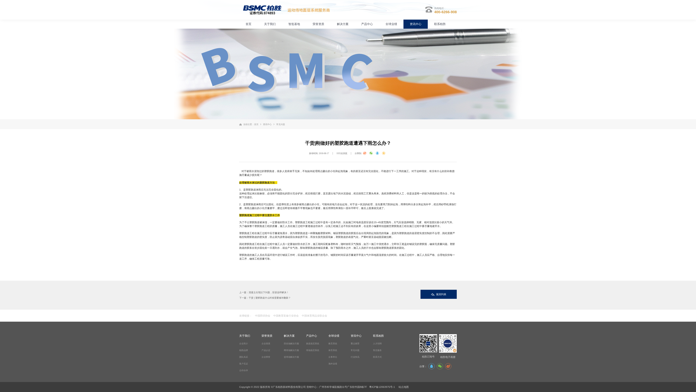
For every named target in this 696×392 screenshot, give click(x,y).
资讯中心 (415, 24)
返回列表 (441, 294)
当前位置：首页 (250, 124)
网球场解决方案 (291, 350)
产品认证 (266, 350)
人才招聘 (377, 343)
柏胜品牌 (243, 350)
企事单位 (332, 357)
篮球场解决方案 (291, 357)
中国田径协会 (262, 315)
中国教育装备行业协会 (286, 315)
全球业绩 (391, 24)
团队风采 (243, 357)
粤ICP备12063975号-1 (382, 386)
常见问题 (280, 124)
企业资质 (266, 343)
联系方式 (377, 357)
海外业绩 (332, 363)
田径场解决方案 (291, 343)
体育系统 (332, 350)
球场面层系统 (312, 350)
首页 (248, 24)
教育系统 (332, 343)
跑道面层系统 (312, 343)
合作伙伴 (243, 370)
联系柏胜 (440, 24)
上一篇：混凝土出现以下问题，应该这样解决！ (264, 292)
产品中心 (367, 24)
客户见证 (243, 363)
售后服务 (377, 350)
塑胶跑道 (251, 189)
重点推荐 (355, 343)
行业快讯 (355, 357)
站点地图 (404, 386)
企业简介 (243, 343)
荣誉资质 (318, 24)
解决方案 (343, 24)
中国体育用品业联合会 (314, 315)
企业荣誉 (266, 357)
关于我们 (270, 24)
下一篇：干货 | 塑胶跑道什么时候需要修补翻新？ (265, 297)
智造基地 (294, 24)
